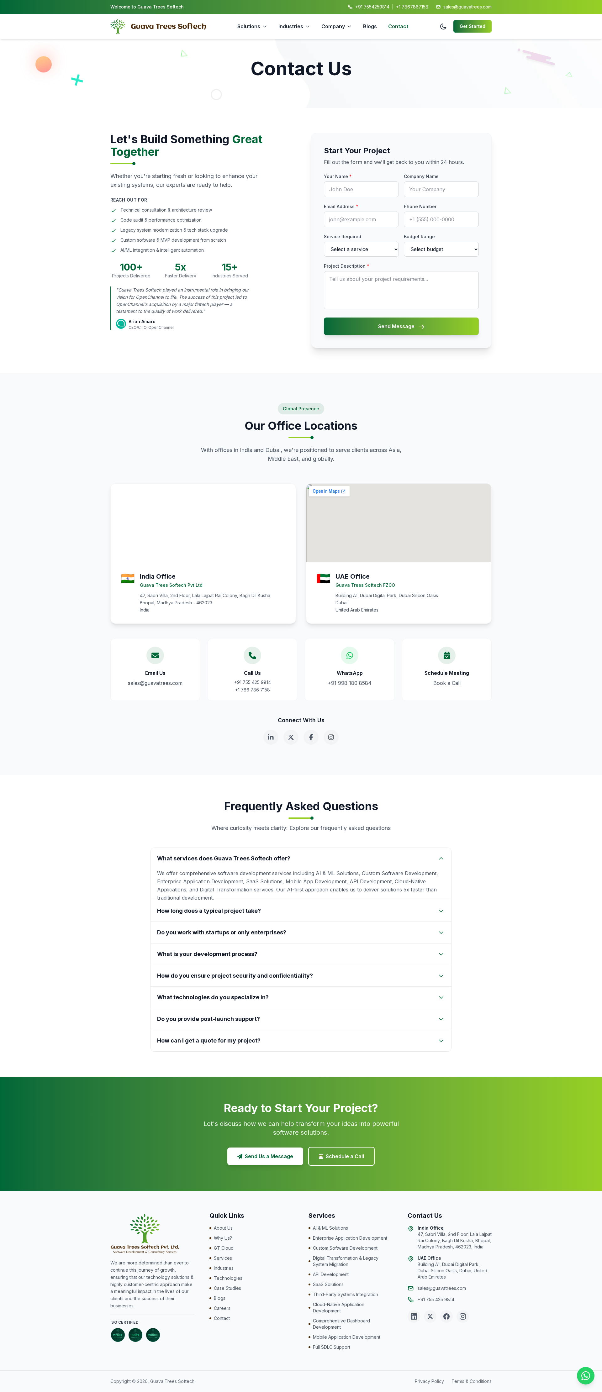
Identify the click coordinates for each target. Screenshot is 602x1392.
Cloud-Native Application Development (338, 1307)
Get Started (472, 26)
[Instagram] (331, 737)
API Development (331, 1274)
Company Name (421, 176)
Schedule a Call (345, 1156)
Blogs (370, 26)
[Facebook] (311, 737)
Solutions (248, 26)
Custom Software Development (345, 1248)
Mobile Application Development (346, 1337)
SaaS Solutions (328, 1284)
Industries (290, 26)
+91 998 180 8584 (350, 683)
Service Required (342, 236)
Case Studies (227, 1288)
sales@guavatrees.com (467, 6)
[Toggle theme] (443, 26)
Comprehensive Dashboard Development (341, 1324)
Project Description (346, 266)
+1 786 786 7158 (252, 689)
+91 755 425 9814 (252, 682)
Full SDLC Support (331, 1347)
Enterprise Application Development (350, 1238)
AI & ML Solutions (330, 1228)
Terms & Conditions (472, 1381)
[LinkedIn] (270, 737)
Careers (222, 1308)
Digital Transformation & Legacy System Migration (345, 1261)
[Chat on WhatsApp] (585, 1375)
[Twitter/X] (430, 1316)
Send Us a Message (269, 1156)
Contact (398, 26)
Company (333, 26)
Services (223, 1258)
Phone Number (420, 206)
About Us (223, 1228)
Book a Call (447, 683)
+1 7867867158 (412, 6)
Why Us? (223, 1238)
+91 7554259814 (372, 6)
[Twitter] (290, 737)
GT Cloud (224, 1248)
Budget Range (419, 236)
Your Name (338, 176)
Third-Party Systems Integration (345, 1294)
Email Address (341, 206)
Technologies (228, 1278)
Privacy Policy (429, 1381)
